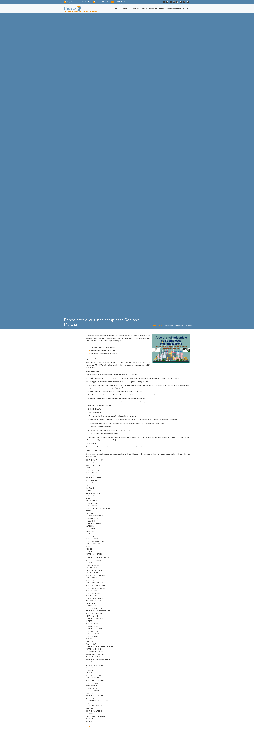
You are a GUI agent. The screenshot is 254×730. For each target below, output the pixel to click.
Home (155, 325)
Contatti (186, 9)
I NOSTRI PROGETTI (173, 9)
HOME (116, 9)
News (161, 325)
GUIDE (161, 9)
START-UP (153, 9)
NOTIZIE (144, 9)
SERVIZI (136, 9)
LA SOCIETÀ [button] (125, 9)
